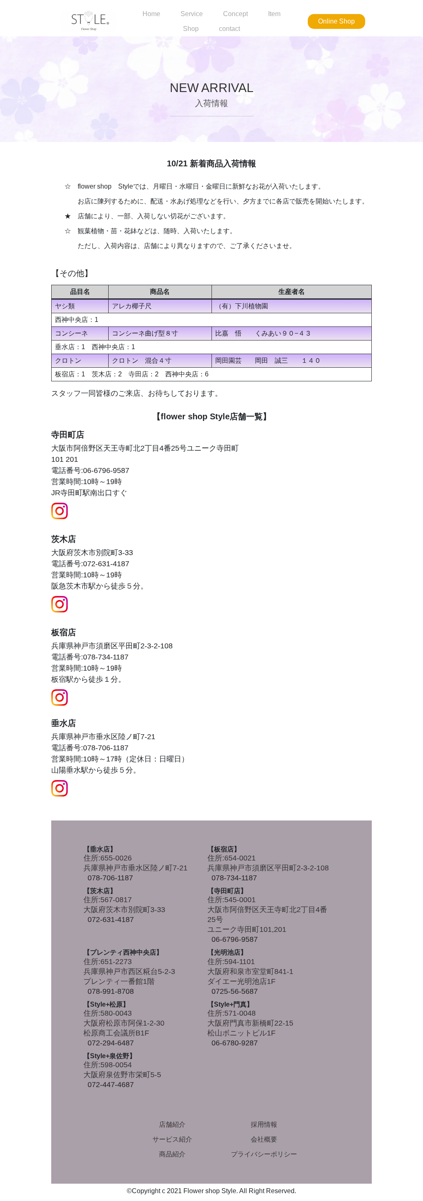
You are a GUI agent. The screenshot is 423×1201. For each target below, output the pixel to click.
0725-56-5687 (235, 991)
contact (229, 29)
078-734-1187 (234, 878)
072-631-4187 (111, 919)
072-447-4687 (111, 1084)
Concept (235, 14)
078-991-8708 (111, 991)
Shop (191, 29)
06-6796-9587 (235, 939)
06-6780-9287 (235, 1043)
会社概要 (264, 1139)
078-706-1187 (110, 878)
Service (192, 14)
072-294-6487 (111, 1043)
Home (151, 14)
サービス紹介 (172, 1139)
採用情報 (264, 1124)
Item (274, 14)
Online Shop (336, 21)
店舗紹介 (172, 1124)
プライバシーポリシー (264, 1154)
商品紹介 (172, 1154)
